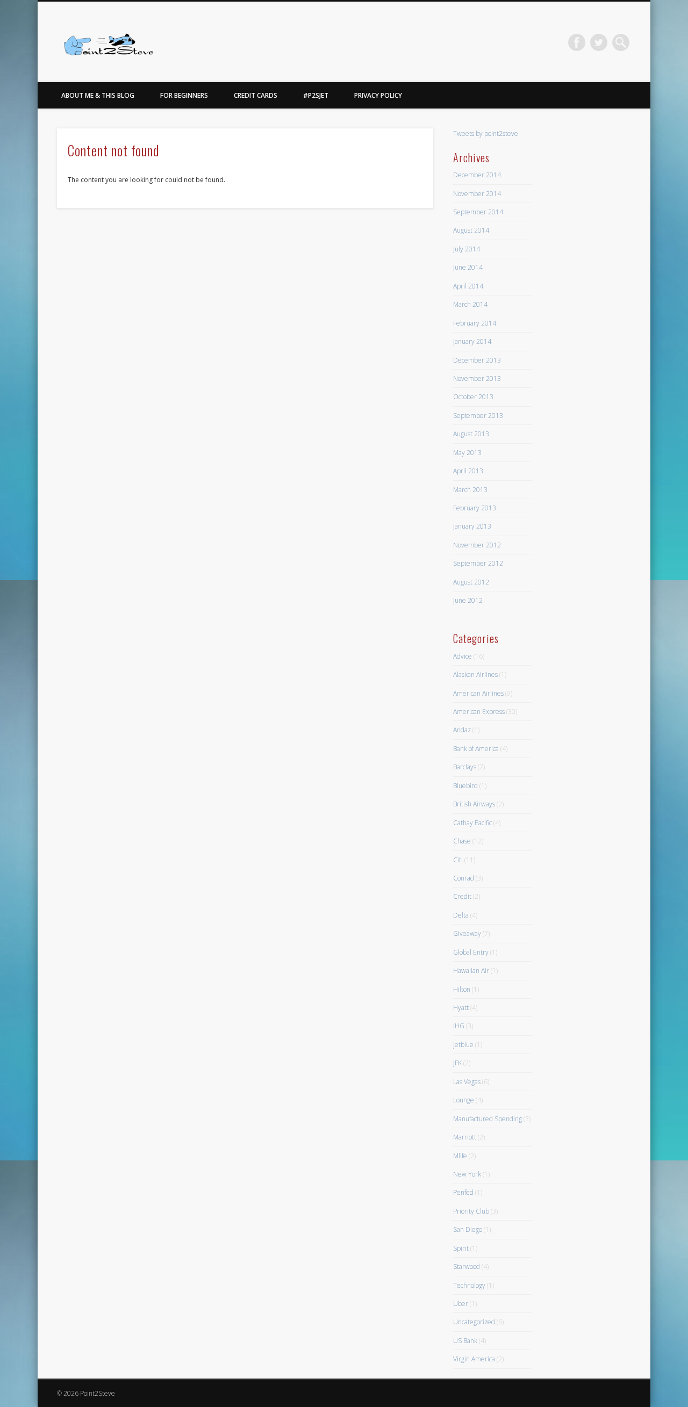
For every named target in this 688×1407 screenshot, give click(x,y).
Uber (460, 1303)
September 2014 (478, 212)
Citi (458, 859)
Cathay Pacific (472, 822)
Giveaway (467, 933)
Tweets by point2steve (485, 133)
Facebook (576, 42)
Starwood (466, 1266)
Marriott (464, 1137)
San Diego (467, 1229)
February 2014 (474, 323)
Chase (462, 841)
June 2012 (468, 600)
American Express (479, 711)
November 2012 (477, 545)
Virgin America (474, 1358)
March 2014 (470, 304)
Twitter (598, 42)
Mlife (460, 1155)
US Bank (465, 1340)
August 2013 (471, 433)
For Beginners (184, 95)
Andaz (462, 729)
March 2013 (470, 489)
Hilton (461, 989)
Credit (462, 896)
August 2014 (471, 230)
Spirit (461, 1248)
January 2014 (472, 341)
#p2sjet (315, 95)
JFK (457, 1062)
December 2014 (477, 174)
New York (467, 1174)
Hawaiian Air (471, 970)
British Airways (474, 804)
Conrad (463, 878)
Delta (461, 915)
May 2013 (467, 452)
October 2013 (473, 396)
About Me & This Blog (97, 95)
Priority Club (471, 1211)
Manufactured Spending (487, 1118)
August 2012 (471, 582)
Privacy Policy (378, 95)
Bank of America (476, 748)
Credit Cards (255, 95)
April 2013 (468, 470)
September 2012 (478, 563)
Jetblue (463, 1044)
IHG (458, 1025)
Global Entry (471, 952)
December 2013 (477, 360)
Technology (469, 1285)
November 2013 (477, 378)
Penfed (463, 1192)
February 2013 (474, 508)
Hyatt (461, 1007)
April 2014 (468, 286)
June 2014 (468, 267)
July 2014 (466, 249)
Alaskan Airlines (475, 674)
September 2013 (478, 415)
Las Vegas (467, 1081)
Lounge (463, 1100)
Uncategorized (474, 1321)
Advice (462, 656)
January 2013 (472, 526)
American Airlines (478, 693)
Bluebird (465, 785)
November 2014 (477, 193)
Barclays (464, 766)
